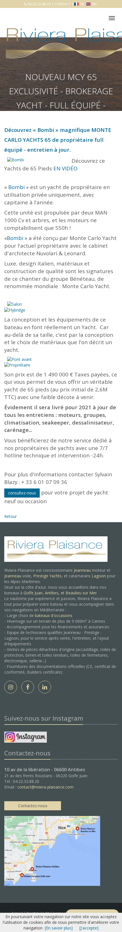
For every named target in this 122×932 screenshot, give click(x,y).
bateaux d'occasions (53, 615)
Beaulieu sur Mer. (82, 592)
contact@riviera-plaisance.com (45, 787)
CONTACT (62, 4)
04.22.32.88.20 (39, 4)
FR (82, 4)
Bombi (45, 129)
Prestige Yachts (47, 576)
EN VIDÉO (65, 168)
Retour (10, 516)
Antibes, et (55, 592)
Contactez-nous (32, 805)
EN (93, 4)
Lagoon (99, 576)
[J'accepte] (88, 928)
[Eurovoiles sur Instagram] (25, 738)
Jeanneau (82, 570)
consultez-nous (22, 493)
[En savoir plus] (59, 928)
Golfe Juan (33, 592)
